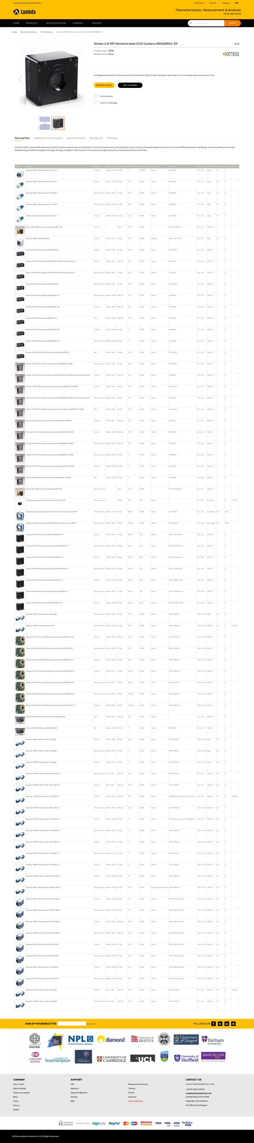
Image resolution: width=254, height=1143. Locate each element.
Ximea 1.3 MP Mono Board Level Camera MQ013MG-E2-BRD (49, 364)
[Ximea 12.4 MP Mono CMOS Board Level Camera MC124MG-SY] (20, 698)
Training (131, 1088)
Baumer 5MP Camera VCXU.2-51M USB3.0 (42, 979)
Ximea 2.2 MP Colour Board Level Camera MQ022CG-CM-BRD (50, 432)
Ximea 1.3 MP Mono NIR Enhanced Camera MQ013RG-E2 (48, 352)
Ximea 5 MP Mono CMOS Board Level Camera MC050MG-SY (49, 648)
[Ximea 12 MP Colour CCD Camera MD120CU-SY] (20, 607)
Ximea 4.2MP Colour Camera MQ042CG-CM (43, 330)
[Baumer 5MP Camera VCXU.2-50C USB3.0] (20, 948)
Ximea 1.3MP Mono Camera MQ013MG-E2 (42, 284)
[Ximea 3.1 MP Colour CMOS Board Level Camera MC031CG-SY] (20, 641)
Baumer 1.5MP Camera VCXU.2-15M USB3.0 (43, 933)
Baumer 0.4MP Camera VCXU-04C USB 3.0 (43, 785)
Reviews (112, 138)
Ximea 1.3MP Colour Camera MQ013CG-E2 (42, 250)
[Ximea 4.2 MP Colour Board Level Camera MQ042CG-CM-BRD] (20, 470)
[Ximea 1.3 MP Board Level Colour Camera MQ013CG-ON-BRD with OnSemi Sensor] (20, 379)
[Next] (238, 44)
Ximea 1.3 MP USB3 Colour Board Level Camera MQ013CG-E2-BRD (52, 386)
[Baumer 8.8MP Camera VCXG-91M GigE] (20, 755)
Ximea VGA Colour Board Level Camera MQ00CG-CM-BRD (48, 421)
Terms (16, 1101)
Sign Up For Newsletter (40, 1024)
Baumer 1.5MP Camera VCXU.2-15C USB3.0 (43, 922)
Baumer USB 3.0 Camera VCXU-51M (40, 626)
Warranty (75, 1088)
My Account (199, 3)
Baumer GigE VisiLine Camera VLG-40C (41, 170)
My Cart (213, 3)
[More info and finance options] (96, 95)
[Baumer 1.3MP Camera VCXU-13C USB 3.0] (20, 800)
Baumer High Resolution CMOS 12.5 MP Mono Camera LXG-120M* (51, 512)
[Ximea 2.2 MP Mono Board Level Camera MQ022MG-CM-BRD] (20, 447)
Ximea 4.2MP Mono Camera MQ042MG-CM (42, 341)
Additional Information (48, 138)
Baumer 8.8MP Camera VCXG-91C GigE (41, 762)
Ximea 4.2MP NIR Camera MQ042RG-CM (41, 728)
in (226, 1023)
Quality (16, 1110)
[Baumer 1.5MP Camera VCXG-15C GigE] (20, 743)
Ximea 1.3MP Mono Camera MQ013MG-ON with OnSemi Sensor (50, 273)
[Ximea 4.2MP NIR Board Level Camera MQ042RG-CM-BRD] (20, 481)
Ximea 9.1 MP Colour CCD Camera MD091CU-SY (44, 580)
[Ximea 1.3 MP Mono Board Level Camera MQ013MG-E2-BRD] (20, 367)
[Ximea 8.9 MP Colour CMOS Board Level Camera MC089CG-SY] (20, 675)
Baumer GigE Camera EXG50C (38, 238)
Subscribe (90, 1024)
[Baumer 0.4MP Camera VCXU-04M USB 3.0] (20, 777)
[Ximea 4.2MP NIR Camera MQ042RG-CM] (20, 732)
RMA (72, 1101)
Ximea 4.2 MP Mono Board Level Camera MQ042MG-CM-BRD (50, 455)
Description (22, 138)
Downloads (96, 138)
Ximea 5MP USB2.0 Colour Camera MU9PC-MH (44, 227)
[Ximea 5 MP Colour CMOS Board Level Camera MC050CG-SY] (20, 663)
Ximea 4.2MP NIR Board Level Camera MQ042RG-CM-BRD (48, 478)
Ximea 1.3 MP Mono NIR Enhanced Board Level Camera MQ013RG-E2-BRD (55, 409)
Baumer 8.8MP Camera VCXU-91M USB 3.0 (42, 853)
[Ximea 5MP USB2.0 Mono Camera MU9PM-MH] (20, 493)
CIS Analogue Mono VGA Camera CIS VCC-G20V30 (45, 500)
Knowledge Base (56, 23)
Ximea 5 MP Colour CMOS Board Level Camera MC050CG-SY (50, 660)
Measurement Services (138, 1084)
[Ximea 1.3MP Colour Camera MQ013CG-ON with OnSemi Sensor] (20, 265)
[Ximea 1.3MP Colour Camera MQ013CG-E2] (20, 254)
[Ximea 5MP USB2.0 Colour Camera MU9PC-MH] (20, 231)
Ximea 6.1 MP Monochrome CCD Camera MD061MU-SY (47, 546)
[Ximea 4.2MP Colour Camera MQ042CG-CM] (20, 333)
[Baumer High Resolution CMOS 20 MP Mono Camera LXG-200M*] (20, 527)
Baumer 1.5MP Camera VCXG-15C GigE (41, 739)
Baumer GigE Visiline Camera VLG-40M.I (42, 204)
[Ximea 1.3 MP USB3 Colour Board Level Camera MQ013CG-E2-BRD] (20, 390)
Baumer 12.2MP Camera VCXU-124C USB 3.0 (43, 876)
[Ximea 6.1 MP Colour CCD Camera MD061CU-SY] (20, 561)
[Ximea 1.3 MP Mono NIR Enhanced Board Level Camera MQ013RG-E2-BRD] (20, 413)
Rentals (74, 1097)
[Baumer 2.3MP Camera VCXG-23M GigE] (20, 618)
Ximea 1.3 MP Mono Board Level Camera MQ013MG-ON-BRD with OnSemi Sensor (58, 398)
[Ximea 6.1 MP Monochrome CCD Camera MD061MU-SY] (20, 550)
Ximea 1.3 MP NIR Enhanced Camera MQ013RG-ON (45, 717)
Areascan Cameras (29, 32)
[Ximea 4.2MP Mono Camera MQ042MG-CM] (20, 345)
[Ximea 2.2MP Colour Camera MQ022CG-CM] (20, 310)
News (15, 1097)
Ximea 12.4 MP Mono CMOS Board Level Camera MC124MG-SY (50, 694)
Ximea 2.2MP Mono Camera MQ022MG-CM (42, 295)
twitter (220, 1023)
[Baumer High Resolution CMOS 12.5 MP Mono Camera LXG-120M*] (20, 515)
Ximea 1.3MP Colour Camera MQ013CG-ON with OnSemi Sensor (51, 261)
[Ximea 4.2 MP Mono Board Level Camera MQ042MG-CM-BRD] (20, 459)
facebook (213, 1023)
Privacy (16, 1105)
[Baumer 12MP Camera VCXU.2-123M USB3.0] (20, 914)
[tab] (22, 138)
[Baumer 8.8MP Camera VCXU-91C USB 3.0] (20, 868)
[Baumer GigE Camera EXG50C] (20, 242)
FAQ (72, 1084)
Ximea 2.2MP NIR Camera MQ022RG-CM (41, 318)
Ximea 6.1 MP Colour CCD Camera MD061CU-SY (44, 557)
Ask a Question (106, 96)
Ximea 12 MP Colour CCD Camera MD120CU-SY (44, 603)
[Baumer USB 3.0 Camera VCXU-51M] (20, 629)
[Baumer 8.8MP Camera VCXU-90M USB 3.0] (20, 834)
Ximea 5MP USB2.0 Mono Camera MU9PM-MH (44, 489)
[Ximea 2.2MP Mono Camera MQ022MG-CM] (20, 299)
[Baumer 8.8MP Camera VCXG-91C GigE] (20, 766)
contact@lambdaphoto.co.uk (200, 1084)
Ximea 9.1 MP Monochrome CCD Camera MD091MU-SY (47, 569)
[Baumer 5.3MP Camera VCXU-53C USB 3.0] (20, 823)
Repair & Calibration (79, 1093)
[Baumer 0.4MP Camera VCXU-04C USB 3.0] (20, 789)
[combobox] (214, 23)
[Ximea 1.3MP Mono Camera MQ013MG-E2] (20, 288)
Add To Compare (130, 85)
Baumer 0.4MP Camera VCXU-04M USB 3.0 (43, 774)
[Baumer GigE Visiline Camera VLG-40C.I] (20, 219)
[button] (20, 79)
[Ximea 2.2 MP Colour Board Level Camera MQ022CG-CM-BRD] (20, 436)
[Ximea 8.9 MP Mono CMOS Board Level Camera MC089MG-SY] (20, 686)
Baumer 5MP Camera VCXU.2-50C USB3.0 (42, 944)
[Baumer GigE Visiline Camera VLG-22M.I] (20, 197)
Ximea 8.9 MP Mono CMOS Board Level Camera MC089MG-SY (50, 682)
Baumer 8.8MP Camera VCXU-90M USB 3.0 (43, 831)
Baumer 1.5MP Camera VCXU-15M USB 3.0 (42, 808)
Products (31, 23)
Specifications (76, 138)
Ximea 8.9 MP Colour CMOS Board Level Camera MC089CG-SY (50, 671)
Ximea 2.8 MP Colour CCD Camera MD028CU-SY (45, 534)
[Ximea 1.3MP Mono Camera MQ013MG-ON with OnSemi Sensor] (20, 276)
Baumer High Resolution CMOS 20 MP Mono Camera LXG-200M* (51, 523)
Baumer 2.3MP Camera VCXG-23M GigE (41, 614)
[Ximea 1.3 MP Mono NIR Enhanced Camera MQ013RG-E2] (20, 356)
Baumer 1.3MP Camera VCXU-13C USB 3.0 (42, 796)
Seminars (132, 1097)
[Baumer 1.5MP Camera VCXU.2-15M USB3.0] (20, 937)
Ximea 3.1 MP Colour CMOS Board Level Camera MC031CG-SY (50, 637)
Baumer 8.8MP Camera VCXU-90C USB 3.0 (43, 842)
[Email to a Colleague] (96, 102)
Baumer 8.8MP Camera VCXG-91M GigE (41, 751)
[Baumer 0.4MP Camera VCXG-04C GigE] (20, 994)
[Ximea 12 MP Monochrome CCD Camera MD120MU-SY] (20, 595)
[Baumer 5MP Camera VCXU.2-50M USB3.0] (20, 959)
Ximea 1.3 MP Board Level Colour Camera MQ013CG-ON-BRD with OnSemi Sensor (58, 375)
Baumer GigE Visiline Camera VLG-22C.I (41, 182)
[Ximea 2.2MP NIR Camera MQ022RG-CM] (20, 322)
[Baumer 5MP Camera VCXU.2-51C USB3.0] (20, 971)
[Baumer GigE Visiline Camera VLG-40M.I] (20, 208)
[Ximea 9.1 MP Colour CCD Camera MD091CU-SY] (20, 584)
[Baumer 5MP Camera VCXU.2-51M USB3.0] (20, 982)
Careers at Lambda (21, 1093)
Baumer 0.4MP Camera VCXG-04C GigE (41, 990)
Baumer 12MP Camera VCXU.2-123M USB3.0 (43, 910)
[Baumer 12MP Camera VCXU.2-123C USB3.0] (20, 903)
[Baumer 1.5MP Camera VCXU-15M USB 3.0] (20, 811)
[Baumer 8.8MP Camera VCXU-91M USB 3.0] (20, 857)
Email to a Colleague (108, 103)
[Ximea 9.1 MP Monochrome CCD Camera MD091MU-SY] (20, 572)
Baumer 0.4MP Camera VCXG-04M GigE (41, 1001)
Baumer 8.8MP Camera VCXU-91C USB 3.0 (42, 865)
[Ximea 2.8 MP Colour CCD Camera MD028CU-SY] (20, 538)
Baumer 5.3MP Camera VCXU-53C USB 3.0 (43, 819)
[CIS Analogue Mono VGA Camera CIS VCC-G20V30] (20, 504)
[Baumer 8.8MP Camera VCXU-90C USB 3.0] (20, 846)
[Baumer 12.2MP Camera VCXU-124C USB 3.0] (20, 880)
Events (131, 1093)
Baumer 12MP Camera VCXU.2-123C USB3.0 (43, 899)
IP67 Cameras (47, 32)
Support (97, 23)
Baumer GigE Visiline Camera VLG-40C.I (41, 216)
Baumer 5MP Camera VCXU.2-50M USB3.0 (42, 956)
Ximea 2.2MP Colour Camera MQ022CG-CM (43, 307)
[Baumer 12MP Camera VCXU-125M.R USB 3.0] (20, 891)
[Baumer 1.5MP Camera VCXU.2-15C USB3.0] (20, 925)
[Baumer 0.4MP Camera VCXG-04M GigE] (20, 1005)
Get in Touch (18, 1084)
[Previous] (235, 44)
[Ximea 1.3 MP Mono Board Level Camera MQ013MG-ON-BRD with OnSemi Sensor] (20, 402)
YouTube (233, 1023)
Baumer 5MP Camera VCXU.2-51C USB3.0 (42, 967)
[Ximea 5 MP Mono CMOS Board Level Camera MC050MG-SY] (20, 652)
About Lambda (19, 1088)
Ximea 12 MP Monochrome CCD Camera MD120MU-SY (47, 591)
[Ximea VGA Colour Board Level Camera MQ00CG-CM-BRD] (20, 424)
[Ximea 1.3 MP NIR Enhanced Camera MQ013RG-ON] (20, 720)
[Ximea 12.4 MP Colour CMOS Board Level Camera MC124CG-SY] (20, 709)
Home (14, 32)
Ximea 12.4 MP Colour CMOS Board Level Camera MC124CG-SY (50, 705)
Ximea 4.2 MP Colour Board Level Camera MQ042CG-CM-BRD (50, 466)
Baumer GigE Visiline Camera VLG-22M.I (41, 193)
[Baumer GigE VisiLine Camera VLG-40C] (20, 174)
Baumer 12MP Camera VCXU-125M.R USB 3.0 (43, 887)
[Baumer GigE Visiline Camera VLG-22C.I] (20, 185)
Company (78, 23)
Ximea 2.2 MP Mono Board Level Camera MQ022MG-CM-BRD (49, 443)
